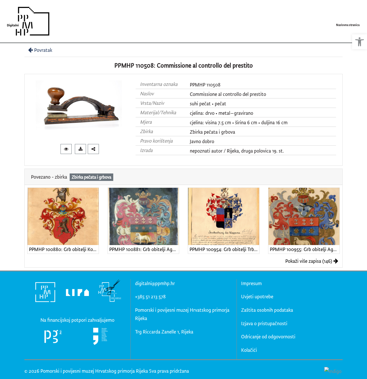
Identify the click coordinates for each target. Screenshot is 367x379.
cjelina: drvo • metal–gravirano (221, 113)
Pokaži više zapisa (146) (308, 261)
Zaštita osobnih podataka (267, 310)
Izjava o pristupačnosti (264, 323)
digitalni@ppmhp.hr (155, 283)
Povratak (43, 50)
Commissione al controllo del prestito (228, 94)
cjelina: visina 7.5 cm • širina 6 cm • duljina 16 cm (239, 122)
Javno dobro (202, 141)
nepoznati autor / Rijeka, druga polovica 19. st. (237, 150)
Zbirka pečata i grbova (212, 132)
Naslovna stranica (348, 25)
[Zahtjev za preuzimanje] (80, 149)
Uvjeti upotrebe (257, 296)
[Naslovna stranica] (26, 21)
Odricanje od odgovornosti (268, 336)
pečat (220, 103)
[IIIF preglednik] (66, 149)
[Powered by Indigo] (333, 370)
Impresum (251, 283)
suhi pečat (200, 103)
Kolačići (249, 350)
